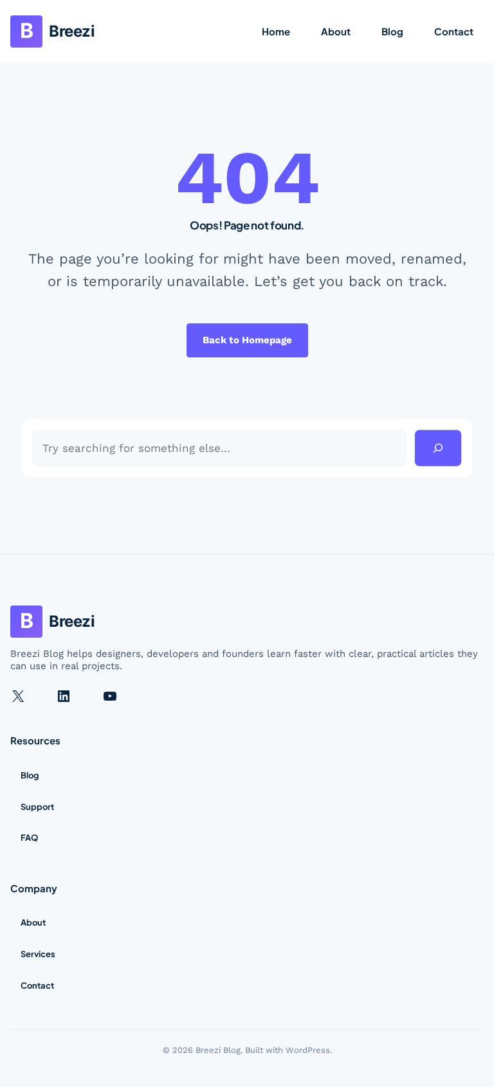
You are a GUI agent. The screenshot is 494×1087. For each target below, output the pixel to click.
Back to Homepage (247, 340)
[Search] (438, 448)
